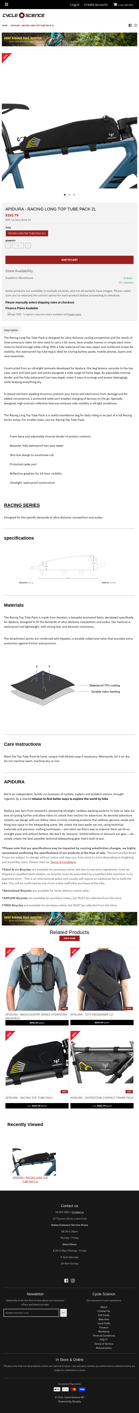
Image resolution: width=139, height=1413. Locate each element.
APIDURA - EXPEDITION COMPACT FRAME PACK (101, 1097)
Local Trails (104, 1323)
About (103, 1307)
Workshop (103, 1331)
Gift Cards (103, 1315)
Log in (74, 4)
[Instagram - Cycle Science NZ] (135, 25)
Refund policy (104, 1348)
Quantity (10, 240)
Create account (96, 4)
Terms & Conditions (63, 862)
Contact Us (104, 1311)
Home (5, 25)
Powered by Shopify (69, 1401)
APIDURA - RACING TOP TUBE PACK (28, 1097)
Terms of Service (103, 1343)
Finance (103, 1327)
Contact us (78, 1212)
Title (8, 227)
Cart (125, 5)
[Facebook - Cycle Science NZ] (130, 25)
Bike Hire (104, 1319)
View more (69, 938)
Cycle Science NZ (74, 1397)
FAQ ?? (104, 1339)
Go (63, 1312)
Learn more (74, 314)
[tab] (11, 330)
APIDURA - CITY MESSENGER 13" (92, 1014)
